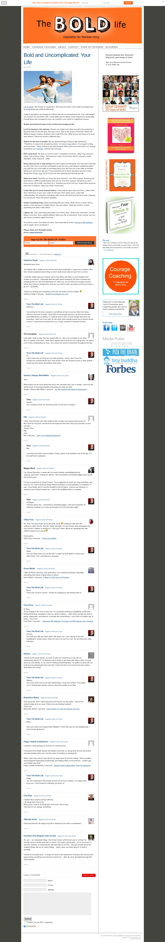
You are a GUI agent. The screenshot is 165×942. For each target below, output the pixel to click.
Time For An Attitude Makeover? (48, 435)
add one (58, 254)
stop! (40, 173)
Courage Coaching (44, 47)
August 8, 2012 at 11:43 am (59, 742)
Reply (26, 299)
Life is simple (29, 107)
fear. (60, 149)
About (62, 47)
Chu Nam (28, 796)
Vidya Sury (29, 520)
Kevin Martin (29, 568)
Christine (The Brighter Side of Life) (40, 836)
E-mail (51, 885)
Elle (25, 417)
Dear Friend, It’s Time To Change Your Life (63, 709)
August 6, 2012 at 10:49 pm (46, 569)
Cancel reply (88, 875)
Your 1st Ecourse (92, 47)
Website (51, 890)
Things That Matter (49, 538)
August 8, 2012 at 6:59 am (49, 698)
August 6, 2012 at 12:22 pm (60, 375)
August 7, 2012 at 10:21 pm (41, 654)
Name (51, 881)
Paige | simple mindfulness (36, 742)
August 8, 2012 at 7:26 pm (53, 588)
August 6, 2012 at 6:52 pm (41, 500)
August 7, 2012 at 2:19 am (43, 605)
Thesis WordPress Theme (121, 935)
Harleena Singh (31, 260)
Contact (73, 47)
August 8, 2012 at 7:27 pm (53, 631)
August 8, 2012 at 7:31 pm (53, 719)
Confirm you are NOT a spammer (40, 922)
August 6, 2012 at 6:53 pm (41, 400)
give (69, 144)
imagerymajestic (36, 232)
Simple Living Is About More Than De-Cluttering (72, 765)
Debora (27, 654)
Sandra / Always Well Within (36, 375)
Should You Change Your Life (57, 294)
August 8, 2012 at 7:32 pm (53, 776)
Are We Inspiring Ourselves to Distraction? (71, 389)
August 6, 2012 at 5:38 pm (45, 468)
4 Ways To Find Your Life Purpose (56, 577)
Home (26, 47)
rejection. (40, 149)
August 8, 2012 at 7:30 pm (53, 678)
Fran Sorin (28, 605)
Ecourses (112, 47)
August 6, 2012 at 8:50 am (48, 260)
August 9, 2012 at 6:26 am (47, 819)
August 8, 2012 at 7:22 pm (53, 353)
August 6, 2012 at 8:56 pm (44, 520)
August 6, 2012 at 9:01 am (47, 334)
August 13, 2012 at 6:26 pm (67, 836)
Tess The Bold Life (34, 304)
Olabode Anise (30, 819)
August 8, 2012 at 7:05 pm (42, 796)
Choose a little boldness (84, 222)
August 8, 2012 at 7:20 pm (53, 304)
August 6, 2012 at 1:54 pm (37, 417)
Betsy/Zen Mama (31, 698)
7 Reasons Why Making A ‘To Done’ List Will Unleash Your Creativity (67, 621)
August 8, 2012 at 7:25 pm (53, 549)
